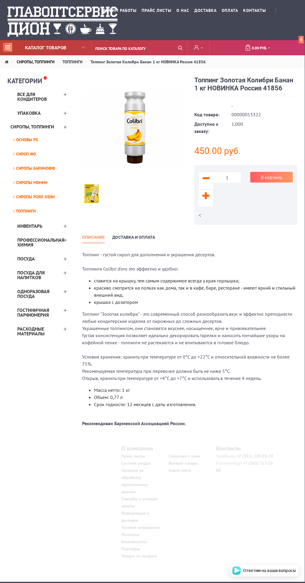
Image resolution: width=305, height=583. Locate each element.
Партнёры (130, 548)
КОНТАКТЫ (254, 10)
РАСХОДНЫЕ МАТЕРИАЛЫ (31, 331)
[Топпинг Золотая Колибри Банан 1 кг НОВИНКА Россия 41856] (133, 127)
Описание (93, 237)
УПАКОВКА (29, 113)
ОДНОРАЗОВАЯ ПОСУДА (33, 293)
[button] (198, 48)
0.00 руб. (277, 45)
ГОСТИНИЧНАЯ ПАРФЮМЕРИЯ (33, 312)
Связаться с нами (185, 456)
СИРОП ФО (25, 154)
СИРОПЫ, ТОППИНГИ (32, 127)
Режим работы (120, 10)
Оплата (230, 10)
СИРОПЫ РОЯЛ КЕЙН (35, 196)
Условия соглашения (140, 527)
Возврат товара (183, 463)
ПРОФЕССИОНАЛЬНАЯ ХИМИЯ (40, 242)
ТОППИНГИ (25, 211)
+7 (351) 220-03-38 (254, 456)
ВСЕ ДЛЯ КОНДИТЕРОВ (32, 96)
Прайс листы (133, 456)
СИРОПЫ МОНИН (31, 182)
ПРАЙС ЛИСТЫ (156, 10)
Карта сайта (180, 470)
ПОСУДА (26, 259)
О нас (182, 10)
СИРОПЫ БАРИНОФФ (35, 168)
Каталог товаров (35, 48)
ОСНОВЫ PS (26, 139)
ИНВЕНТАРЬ (29, 226)
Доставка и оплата (133, 237)
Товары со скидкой (139, 556)
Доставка (205, 10)
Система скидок (136, 463)
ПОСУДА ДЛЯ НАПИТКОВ (31, 275)
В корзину (271, 177)
